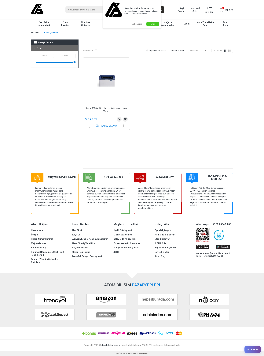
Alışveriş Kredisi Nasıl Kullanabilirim (90, 239)
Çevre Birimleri (162, 252)
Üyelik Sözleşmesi (122, 230)
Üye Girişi (77, 230)
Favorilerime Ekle (125, 119)
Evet (153, 24)
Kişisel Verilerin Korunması (127, 243)
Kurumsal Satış (195, 10)
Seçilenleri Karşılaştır (157, 50)
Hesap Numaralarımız (42, 239)
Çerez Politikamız (81, 252)
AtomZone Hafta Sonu (205, 24)
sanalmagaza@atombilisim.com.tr (213, 253)
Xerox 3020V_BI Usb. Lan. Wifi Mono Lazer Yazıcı (106, 109)
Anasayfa (35, 33)
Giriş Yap (209, 12)
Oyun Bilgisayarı (163, 230)
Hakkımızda (37, 230)
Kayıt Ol (76, 234)
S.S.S (116, 252)
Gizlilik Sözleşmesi (122, 234)
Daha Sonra (137, 24)
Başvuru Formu (80, 247)
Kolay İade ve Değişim (124, 239)
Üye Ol (209, 7)
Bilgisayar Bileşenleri (165, 247)
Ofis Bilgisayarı (162, 239)
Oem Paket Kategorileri (44, 24)
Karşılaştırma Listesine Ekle (119, 119)
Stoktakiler (88, 50)
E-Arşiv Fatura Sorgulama (126, 247)
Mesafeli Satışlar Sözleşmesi (87, 256)
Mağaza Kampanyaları (167, 24)
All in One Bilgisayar (85, 24)
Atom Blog (225, 24)
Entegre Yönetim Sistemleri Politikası (44, 260)
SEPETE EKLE (106, 126)
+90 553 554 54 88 (221, 224)
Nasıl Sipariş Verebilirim (84, 243)
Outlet (186, 23)
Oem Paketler (65, 24)
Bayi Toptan (181, 10)
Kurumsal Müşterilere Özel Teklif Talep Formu (47, 253)
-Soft (117, 353)
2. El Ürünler (161, 243)
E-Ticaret (123, 353)
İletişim (34, 234)
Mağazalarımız (38, 243)
